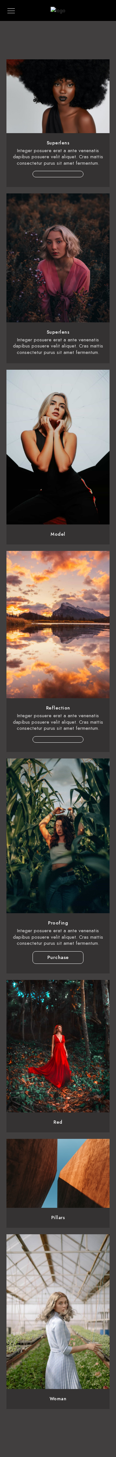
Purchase (58, 957)
